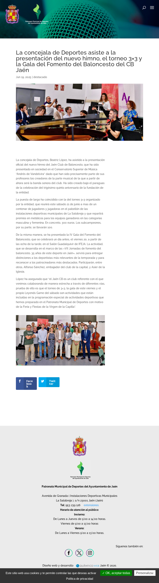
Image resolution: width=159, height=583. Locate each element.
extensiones (91, 505)
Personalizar (145, 573)
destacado (40, 77)
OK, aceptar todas (117, 573)
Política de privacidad (79, 578)
